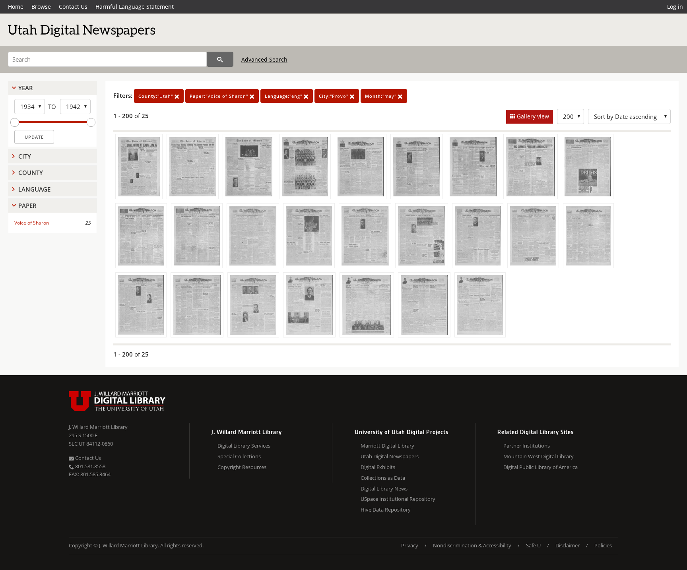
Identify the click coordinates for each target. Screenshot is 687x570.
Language (34, 189)
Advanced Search (264, 59)
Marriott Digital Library (387, 445)
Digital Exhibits (378, 467)
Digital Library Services (243, 445)
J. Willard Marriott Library (98, 426)
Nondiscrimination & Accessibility (472, 545)
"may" (381, 96)
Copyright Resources (241, 467)
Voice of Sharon (31, 222)
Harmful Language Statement (134, 6)
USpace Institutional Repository (398, 498)
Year (25, 88)
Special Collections (239, 456)
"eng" (284, 96)
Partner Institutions (526, 445)
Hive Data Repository (386, 509)
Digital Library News (384, 488)
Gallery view (532, 116)
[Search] (220, 59)
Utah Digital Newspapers (390, 456)
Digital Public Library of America (540, 467)
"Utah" (156, 96)
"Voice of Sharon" (220, 96)
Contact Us (73, 6)
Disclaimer (567, 545)
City (24, 156)
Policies (603, 545)
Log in (675, 6)
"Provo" (334, 96)
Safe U (533, 545)
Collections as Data (383, 477)
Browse (41, 6)
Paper (27, 205)
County (30, 172)
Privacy (409, 545)
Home (15, 6)
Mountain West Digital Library (538, 456)
